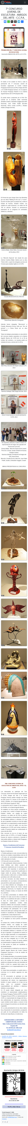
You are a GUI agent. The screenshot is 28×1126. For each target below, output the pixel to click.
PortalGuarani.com (12, 1117)
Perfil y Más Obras (14, 1107)
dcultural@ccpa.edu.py (14, 1030)
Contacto (4, 1118)
